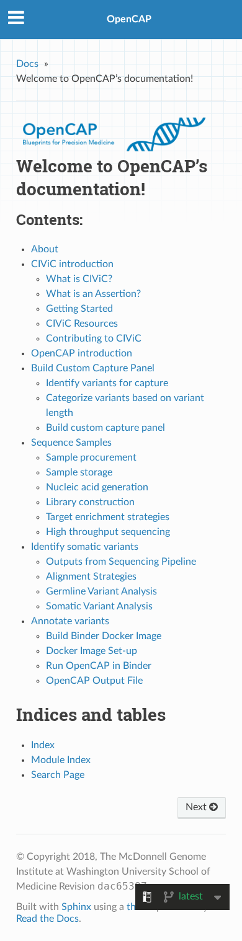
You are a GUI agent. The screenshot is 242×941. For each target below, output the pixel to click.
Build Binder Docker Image (103, 636)
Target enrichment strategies (107, 517)
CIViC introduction (72, 264)
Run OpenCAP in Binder (98, 666)
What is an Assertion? (93, 294)
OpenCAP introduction (81, 353)
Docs (27, 64)
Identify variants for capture (107, 383)
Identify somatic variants (84, 547)
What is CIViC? (79, 279)
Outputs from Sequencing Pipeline (121, 562)
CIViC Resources (82, 324)
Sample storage (79, 472)
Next (197, 807)
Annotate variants (70, 621)
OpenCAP (129, 19)
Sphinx (76, 907)
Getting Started (79, 309)
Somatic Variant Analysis (99, 606)
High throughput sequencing (108, 532)
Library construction (90, 502)
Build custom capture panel (105, 428)
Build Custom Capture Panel (93, 368)
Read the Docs (47, 919)
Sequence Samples (71, 443)
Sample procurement (91, 457)
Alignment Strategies (91, 576)
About (44, 249)
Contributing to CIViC (93, 338)
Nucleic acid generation (97, 487)
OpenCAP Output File (94, 681)
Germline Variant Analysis (101, 591)
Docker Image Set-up (91, 651)
